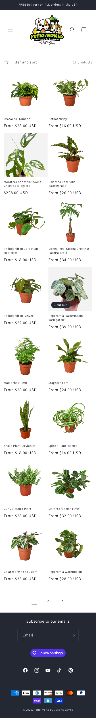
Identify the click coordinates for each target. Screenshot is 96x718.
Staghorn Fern (58, 383)
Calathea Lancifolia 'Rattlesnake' (61, 184)
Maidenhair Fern (15, 383)
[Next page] (62, 601)
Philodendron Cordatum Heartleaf (21, 251)
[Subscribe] (73, 635)
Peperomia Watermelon (65, 572)
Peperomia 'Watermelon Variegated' (65, 318)
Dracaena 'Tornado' (17, 119)
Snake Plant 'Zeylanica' (20, 446)
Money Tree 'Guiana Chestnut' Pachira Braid (69, 251)
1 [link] (34, 600)
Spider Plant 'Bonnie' (63, 446)
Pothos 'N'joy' (58, 119)
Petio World (41, 710)
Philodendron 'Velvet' (19, 316)
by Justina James (61, 710)
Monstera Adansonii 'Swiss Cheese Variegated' (22, 184)
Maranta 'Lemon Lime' (64, 509)
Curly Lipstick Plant (17, 509)
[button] (10, 30)
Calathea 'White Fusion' (20, 572)
